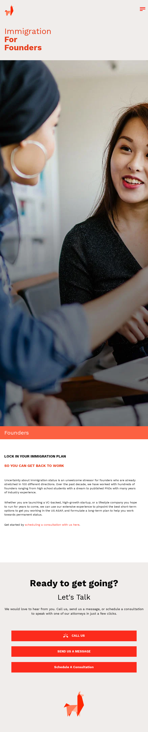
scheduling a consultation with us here (52, 524)
